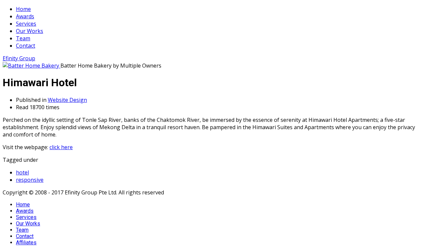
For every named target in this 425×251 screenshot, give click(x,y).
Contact (25, 236)
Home (23, 204)
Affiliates (26, 242)
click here (61, 147)
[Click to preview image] (31, 65)
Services (26, 217)
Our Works (28, 223)
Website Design (67, 100)
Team (22, 230)
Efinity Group (19, 58)
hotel (22, 172)
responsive (29, 179)
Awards (25, 211)
